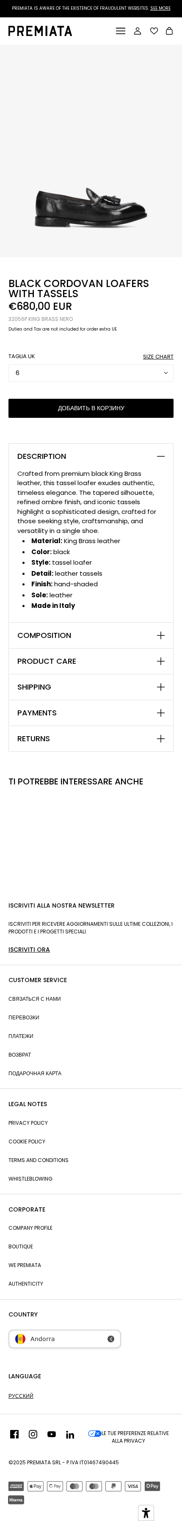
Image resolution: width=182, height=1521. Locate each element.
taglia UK (21, 356)
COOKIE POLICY (26, 1141)
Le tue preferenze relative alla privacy (135, 1437)
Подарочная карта (34, 1073)
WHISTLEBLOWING (30, 1178)
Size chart (158, 356)
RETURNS (33, 738)
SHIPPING (34, 687)
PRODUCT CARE (46, 661)
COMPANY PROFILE (30, 1227)
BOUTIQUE (20, 1246)
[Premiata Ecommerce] (40, 33)
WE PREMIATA (24, 1265)
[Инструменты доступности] (146, 1513)
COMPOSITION (44, 635)
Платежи (20, 1036)
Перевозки (23, 1017)
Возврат (19, 1054)
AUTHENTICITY (25, 1283)
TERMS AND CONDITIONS (38, 1160)
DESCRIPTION (41, 456)
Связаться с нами (34, 998)
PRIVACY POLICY (28, 1122)
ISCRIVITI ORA (29, 949)
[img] (14, 1437)
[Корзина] (169, 32)
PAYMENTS (37, 713)
